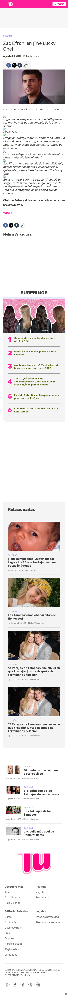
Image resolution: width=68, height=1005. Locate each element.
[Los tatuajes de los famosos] (13, 810)
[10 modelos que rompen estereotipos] (13, 770)
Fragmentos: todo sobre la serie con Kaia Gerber (36, 410)
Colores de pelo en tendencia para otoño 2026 (34, 339)
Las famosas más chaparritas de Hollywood (32, 616)
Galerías (7, 36)
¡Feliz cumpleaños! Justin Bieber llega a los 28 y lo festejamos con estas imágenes (32, 562)
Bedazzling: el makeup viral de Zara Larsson (35, 353)
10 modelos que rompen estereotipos (41, 772)
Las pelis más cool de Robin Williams (39, 833)
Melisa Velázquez (32, 56)
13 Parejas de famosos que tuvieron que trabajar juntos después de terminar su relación (34, 671)
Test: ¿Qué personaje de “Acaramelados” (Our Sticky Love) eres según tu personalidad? (34, 381)
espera (7, 212)
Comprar (59, 4)
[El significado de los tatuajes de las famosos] (13, 790)
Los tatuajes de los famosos (38, 812)
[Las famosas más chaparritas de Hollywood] (34, 592)
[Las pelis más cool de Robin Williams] (13, 831)
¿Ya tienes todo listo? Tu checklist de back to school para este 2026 (36, 366)
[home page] (10, 4)
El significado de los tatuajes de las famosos (41, 792)
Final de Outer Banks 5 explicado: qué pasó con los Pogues (36, 397)
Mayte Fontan (30, 570)
